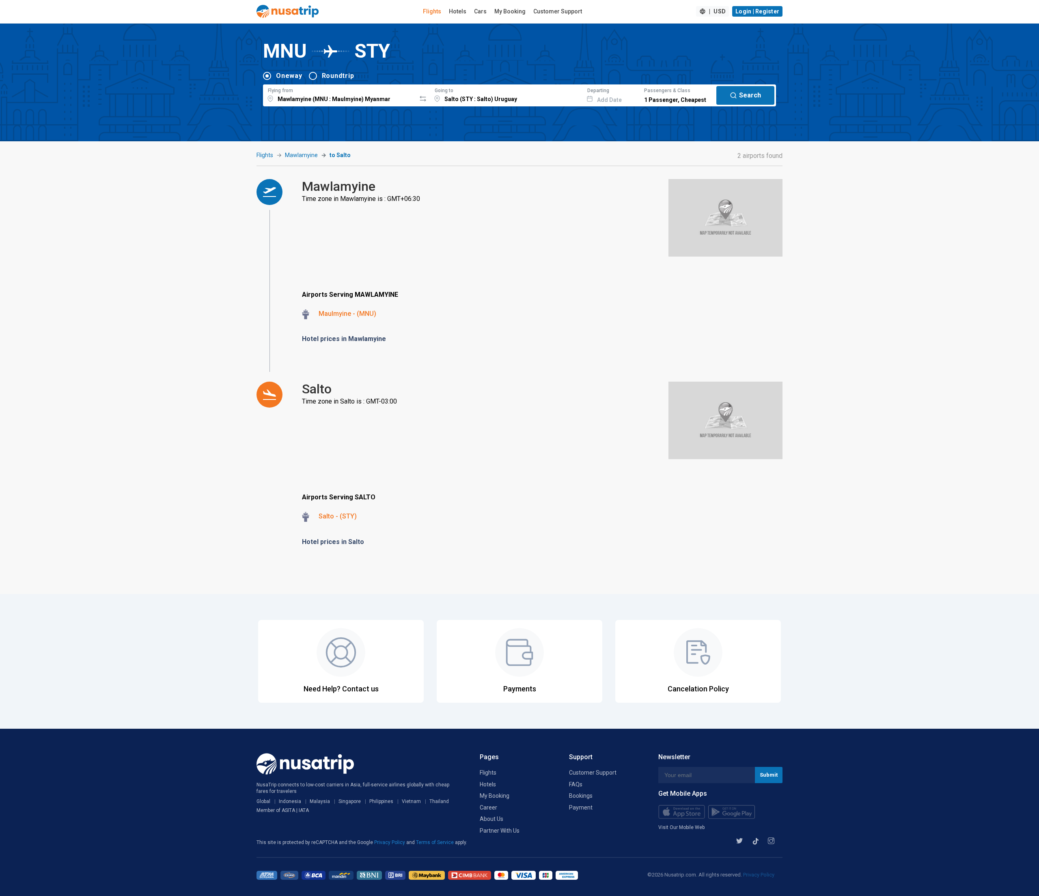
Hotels (457, 11)
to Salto (340, 155)
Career (488, 807)
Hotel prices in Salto (333, 542)
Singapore (349, 801)
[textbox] (339, 94)
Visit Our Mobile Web (681, 827)
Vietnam (411, 801)
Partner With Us (500, 830)
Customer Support (557, 11)
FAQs (575, 784)
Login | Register (757, 11)
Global (263, 801)
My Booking (510, 11)
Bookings (581, 795)
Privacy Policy (390, 842)
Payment (581, 807)
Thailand (439, 801)
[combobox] (339, 94)
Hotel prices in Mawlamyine (344, 339)
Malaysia (320, 801)
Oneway (289, 76)
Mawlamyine (301, 155)
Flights (432, 11)
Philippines (381, 801)
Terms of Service (435, 842)
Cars (480, 11)
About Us (491, 819)
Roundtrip (338, 76)
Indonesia (290, 801)
